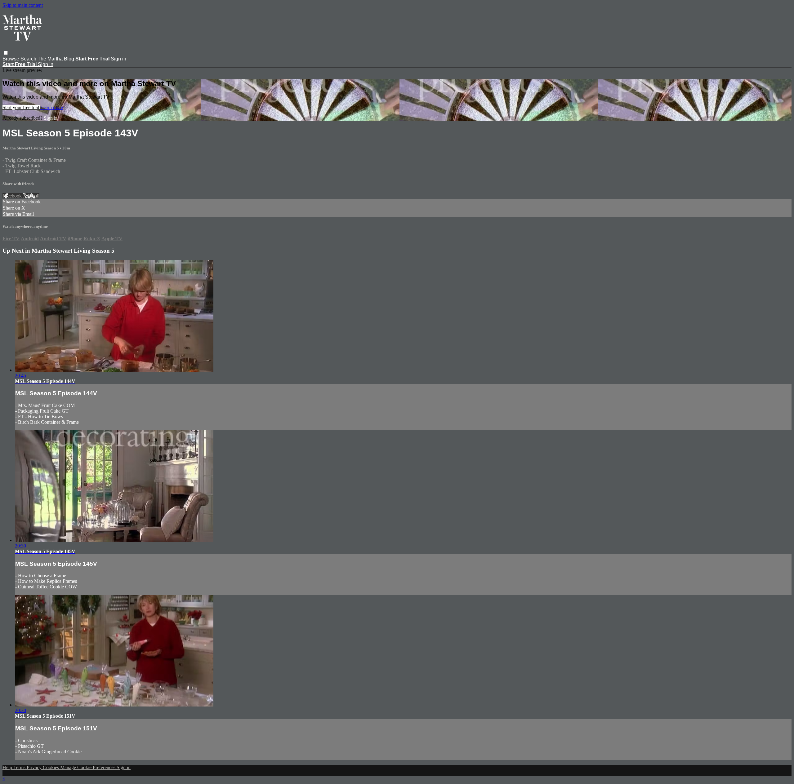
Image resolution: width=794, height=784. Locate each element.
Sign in (118, 58)
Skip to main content (22, 5)
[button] (6, 53)
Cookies (51, 767)
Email (33, 195)
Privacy (35, 767)
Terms (20, 767)
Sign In (45, 64)
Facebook (12, 195)
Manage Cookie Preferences (88, 767)
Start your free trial (21, 107)
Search (29, 58)
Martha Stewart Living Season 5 (31, 148)
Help (7, 767)
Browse (11, 58)
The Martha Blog (56, 58)
